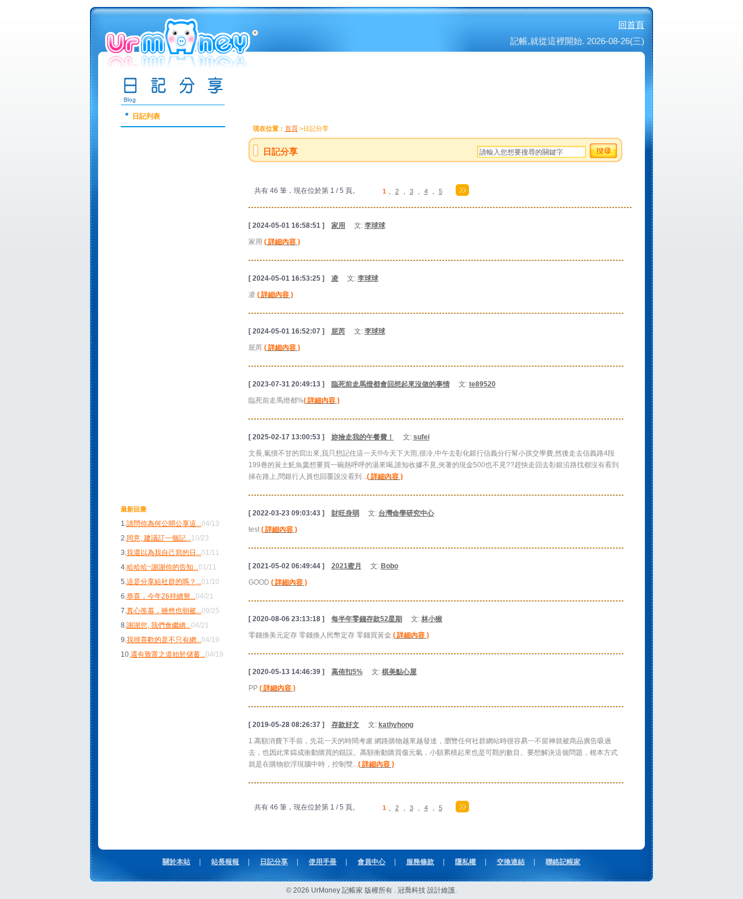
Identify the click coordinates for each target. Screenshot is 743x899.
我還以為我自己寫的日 (161, 553)
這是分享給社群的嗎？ (161, 582)
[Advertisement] (167, 326)
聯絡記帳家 (563, 862)
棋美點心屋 (399, 672)
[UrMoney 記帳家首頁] (183, 63)
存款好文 (345, 725)
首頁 (291, 128)
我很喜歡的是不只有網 (161, 640)
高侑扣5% (347, 672)
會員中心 (371, 862)
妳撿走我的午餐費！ (362, 437)
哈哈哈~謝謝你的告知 (160, 567)
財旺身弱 (345, 513)
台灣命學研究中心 (406, 513)
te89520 (482, 384)
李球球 (375, 225)
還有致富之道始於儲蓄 (165, 654)
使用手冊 (323, 862)
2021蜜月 (346, 566)
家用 (338, 225)
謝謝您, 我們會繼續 (156, 625)
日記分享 (274, 862)
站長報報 (225, 862)
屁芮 (338, 331)
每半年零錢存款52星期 (366, 619)
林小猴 (431, 619)
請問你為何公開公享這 (161, 524)
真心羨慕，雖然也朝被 (161, 611)
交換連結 (511, 862)
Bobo (389, 566)
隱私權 (465, 862)
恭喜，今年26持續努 (158, 596)
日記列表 (146, 116)
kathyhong (395, 725)
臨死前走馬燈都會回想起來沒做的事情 (390, 384)
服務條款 (420, 862)
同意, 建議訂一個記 (156, 538)
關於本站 (176, 862)
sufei (421, 437)
